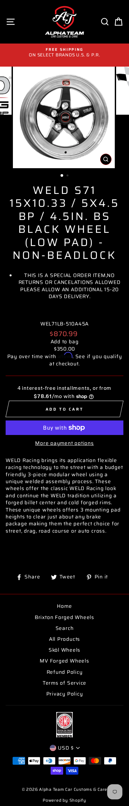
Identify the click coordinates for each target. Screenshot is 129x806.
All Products (64, 639)
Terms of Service (64, 683)
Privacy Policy (64, 694)
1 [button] (62, 175)
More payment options (64, 443)
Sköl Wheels (64, 650)
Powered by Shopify (64, 800)
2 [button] (68, 176)
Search (65, 628)
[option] (64, 52)
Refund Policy (65, 672)
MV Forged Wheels (64, 661)
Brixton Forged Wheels (64, 617)
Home (64, 606)
